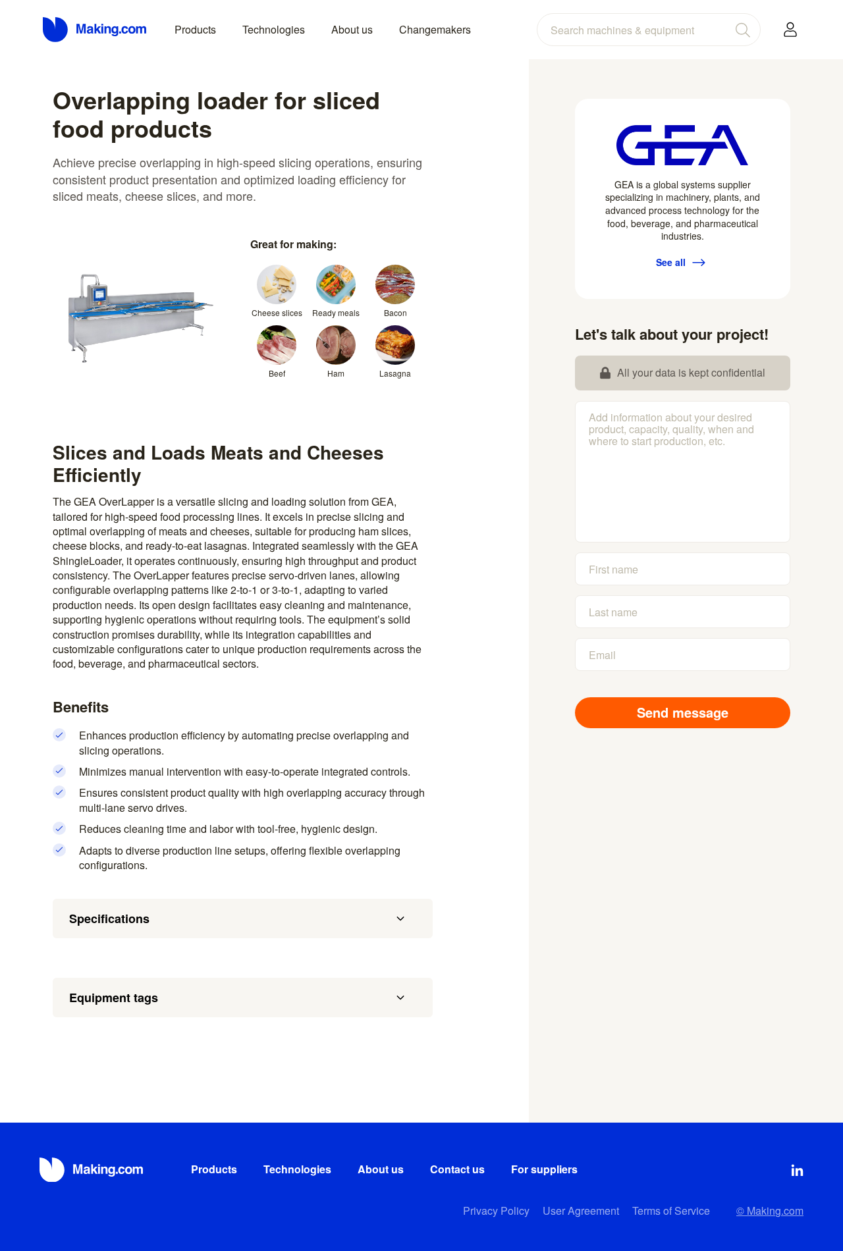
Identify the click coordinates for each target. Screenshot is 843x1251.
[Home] (95, 29)
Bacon (395, 312)
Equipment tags (113, 997)
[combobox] (649, 29)
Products (195, 29)
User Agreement (581, 1210)
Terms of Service (671, 1210)
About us (352, 29)
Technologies (273, 29)
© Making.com (769, 1210)
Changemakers (435, 29)
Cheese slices (277, 312)
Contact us (457, 1169)
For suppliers (544, 1169)
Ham (335, 373)
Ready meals (336, 312)
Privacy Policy (496, 1210)
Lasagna (395, 373)
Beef (277, 373)
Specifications (109, 918)
